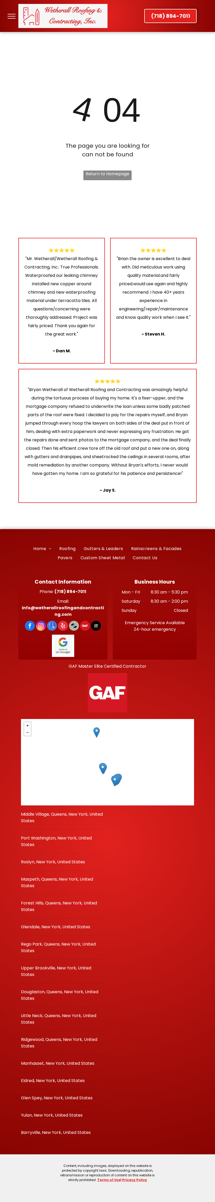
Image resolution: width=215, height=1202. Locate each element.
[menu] (11, 16)
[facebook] (30, 626)
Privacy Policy (134, 1180)
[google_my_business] (52, 626)
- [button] (27, 732)
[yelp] (63, 626)
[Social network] (74, 626)
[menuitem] (42, 548)
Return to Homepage (107, 174)
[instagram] (41, 626)
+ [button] (27, 725)
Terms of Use (109, 1180)
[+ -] (107, 762)
